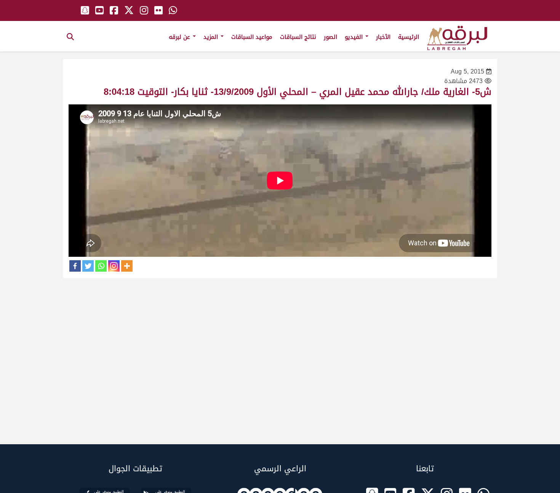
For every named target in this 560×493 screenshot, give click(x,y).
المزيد (211, 37)
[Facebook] (75, 266)
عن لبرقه (180, 37)
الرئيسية (408, 37)
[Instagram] (114, 266)
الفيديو (355, 37)
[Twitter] (88, 266)
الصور (330, 37)
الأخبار (383, 37)
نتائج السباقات (298, 37)
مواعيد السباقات (251, 37)
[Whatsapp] (101, 266)
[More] (127, 266)
